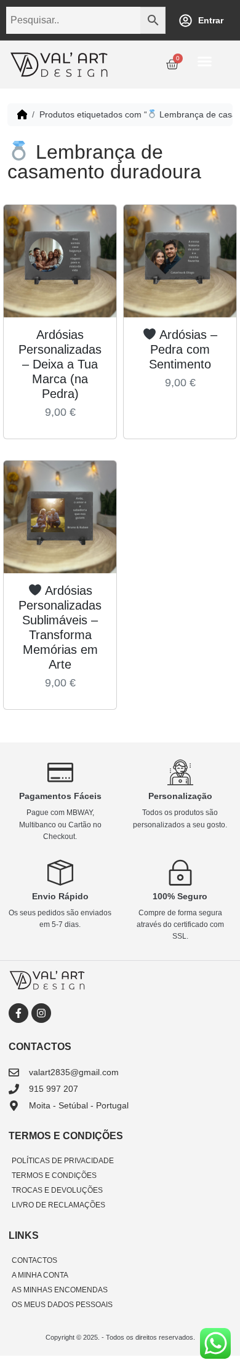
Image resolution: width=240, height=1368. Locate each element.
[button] (205, 61)
